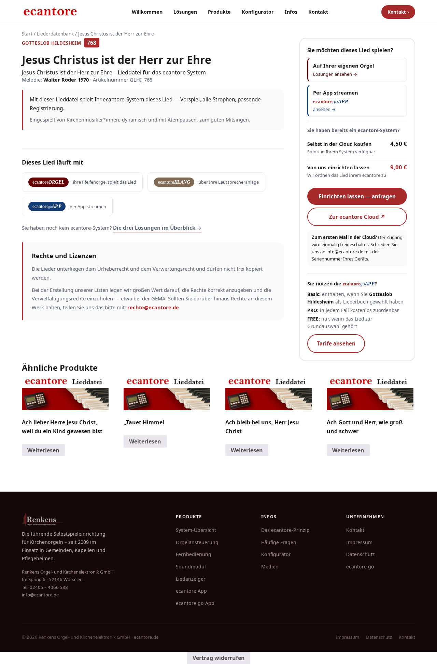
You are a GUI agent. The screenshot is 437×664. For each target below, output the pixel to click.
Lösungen (185, 12)
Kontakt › (398, 12)
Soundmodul (191, 566)
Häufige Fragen (278, 542)
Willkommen (147, 12)
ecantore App (191, 591)
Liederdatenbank (55, 34)
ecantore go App (195, 603)
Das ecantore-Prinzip (285, 530)
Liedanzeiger (191, 579)
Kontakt (318, 12)
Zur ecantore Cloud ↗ (357, 216)
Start (27, 34)
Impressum (359, 542)
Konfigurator (258, 12)
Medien (270, 566)
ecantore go (360, 566)
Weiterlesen (43, 450)
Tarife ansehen (336, 343)
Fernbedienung (193, 554)
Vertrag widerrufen (219, 658)
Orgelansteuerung (197, 542)
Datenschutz (360, 554)
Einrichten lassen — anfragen (357, 196)
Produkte (219, 12)
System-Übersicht (196, 530)
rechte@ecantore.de (153, 307)
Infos (291, 12)
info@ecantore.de (344, 252)
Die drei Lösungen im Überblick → (157, 227)
